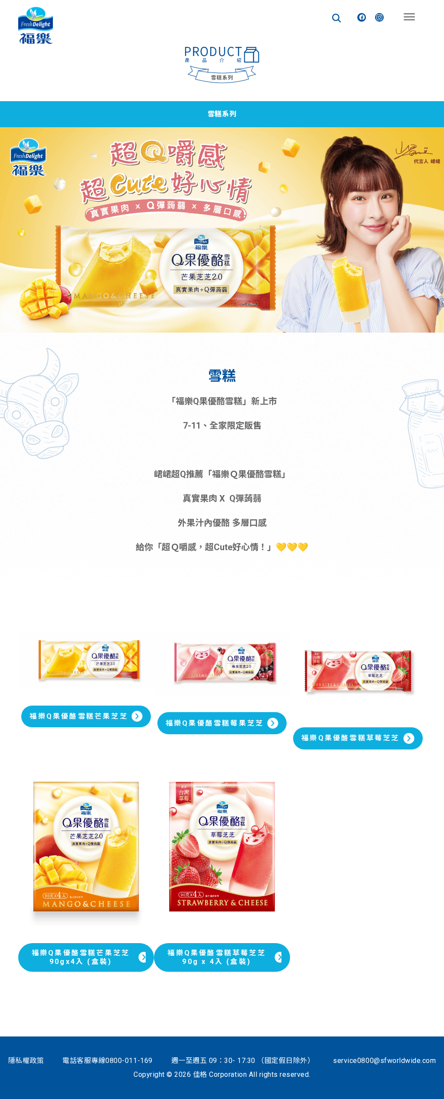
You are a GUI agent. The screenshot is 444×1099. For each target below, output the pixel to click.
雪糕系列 (222, 114)
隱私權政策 (26, 1060)
